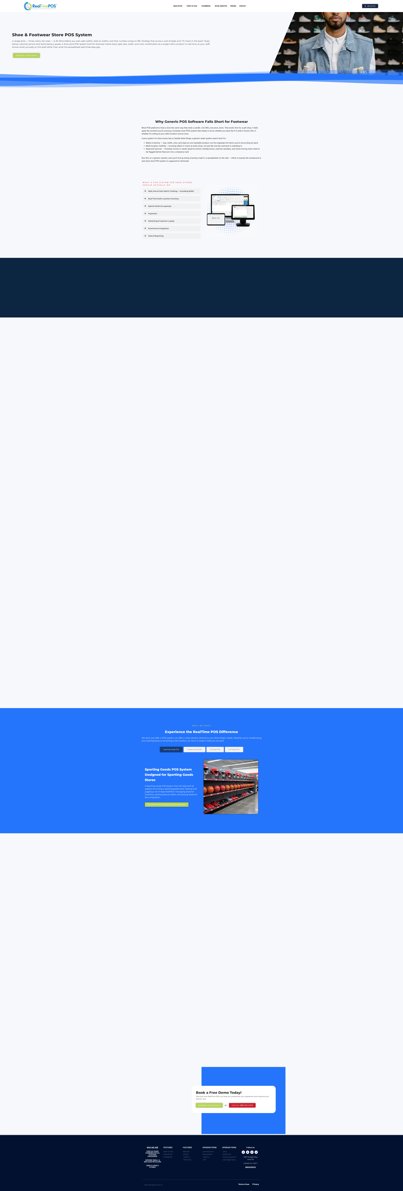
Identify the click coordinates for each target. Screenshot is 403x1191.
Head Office (177, 6)
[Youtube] (247, 1152)
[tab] (171, 749)
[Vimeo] (252, 1152)
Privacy (255, 1184)
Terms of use (243, 1184)
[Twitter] (243, 1152)
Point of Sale (192, 6)
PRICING (233, 6)
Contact (242, 6)
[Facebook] (256, 1152)
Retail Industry (221, 6)
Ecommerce (206, 6)
